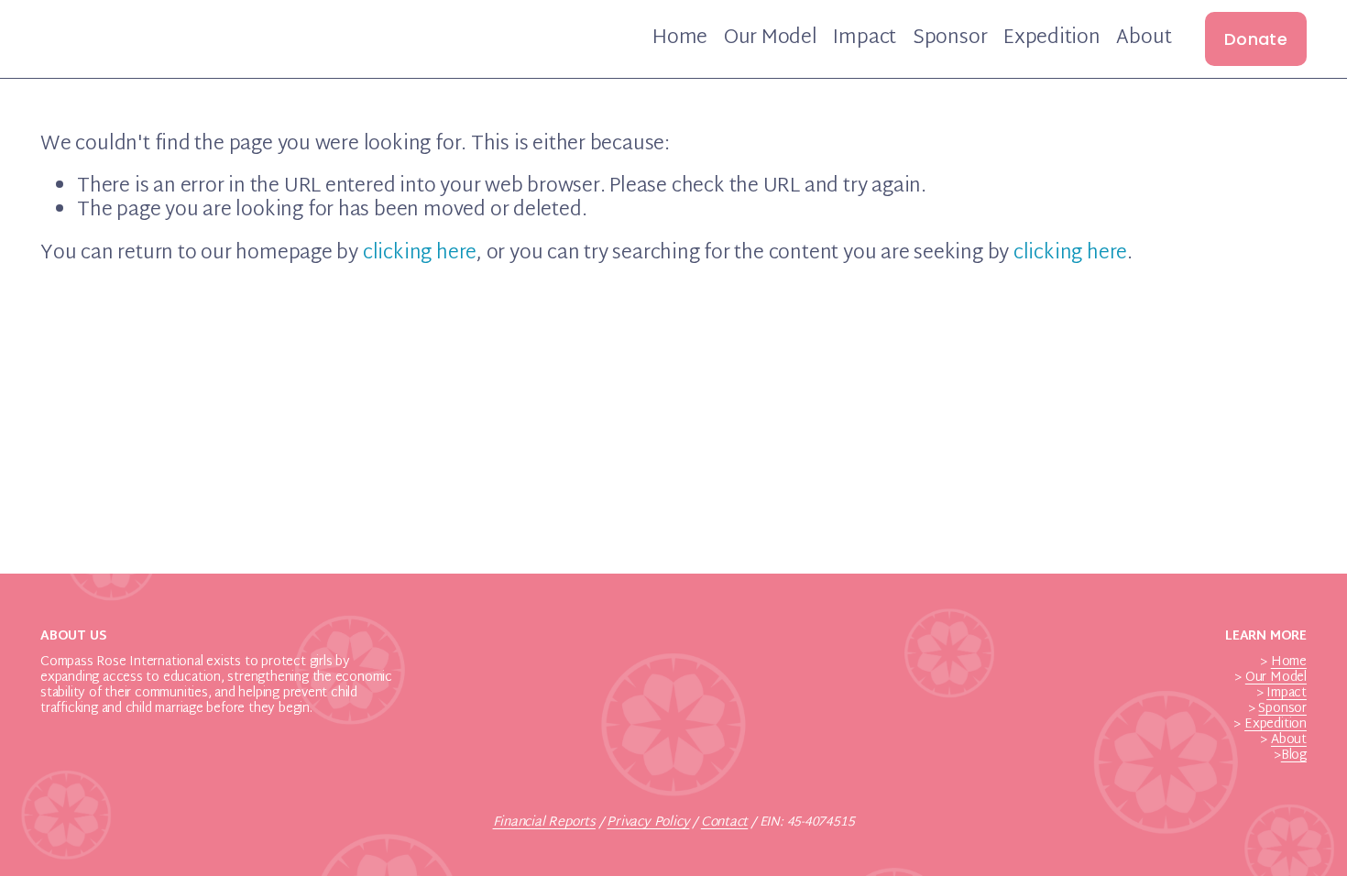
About (1143, 39)
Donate (1255, 38)
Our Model (770, 39)
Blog (1294, 756)
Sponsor (950, 39)
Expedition (1052, 39)
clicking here (419, 253)
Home (679, 39)
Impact (864, 39)
